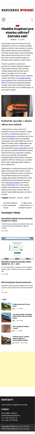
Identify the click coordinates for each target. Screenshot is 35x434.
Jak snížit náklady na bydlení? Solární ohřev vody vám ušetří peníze (22, 316)
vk (14, 308)
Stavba (20, 198)
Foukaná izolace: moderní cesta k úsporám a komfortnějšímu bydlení (21, 338)
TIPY (17, 25)
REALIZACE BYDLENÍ (22, 426)
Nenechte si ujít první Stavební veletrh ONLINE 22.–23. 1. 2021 (16, 263)
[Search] (32, 19)
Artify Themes (23, 429)
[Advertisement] (17, 369)
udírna (26, 198)
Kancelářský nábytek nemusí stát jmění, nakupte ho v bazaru (17, 219)
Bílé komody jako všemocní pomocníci (16, 282)
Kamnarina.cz (11, 136)
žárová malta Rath (20, 148)
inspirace (12, 198)
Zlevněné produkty (13, 182)
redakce (13, 40)
